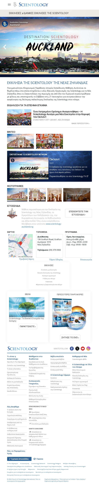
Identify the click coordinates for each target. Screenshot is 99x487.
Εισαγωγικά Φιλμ (57, 370)
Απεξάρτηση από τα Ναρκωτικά (14, 423)
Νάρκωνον (31, 469)
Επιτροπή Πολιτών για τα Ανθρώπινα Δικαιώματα (23, 475)
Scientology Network (38, 463)
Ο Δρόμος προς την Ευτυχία (16, 469)
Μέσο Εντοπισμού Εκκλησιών (78, 371)
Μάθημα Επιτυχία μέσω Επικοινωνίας (37, 400)
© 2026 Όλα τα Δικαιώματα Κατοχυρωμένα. (23, 480)
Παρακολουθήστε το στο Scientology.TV (68, 176)
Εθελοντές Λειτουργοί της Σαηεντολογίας (47, 466)
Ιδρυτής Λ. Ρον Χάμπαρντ (16, 362)
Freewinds (49, 282)
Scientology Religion (54, 463)
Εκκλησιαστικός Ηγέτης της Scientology (59, 388)
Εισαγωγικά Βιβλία (57, 359)
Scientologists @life (79, 359)
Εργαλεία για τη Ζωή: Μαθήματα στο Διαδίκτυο (38, 363)
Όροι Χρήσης (81, 479)
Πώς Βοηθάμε (13, 407)
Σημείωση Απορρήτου (52, 479)
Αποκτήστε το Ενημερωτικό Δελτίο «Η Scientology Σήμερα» (37, 442)
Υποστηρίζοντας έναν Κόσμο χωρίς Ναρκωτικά (52, 469)
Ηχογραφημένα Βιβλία (59, 363)
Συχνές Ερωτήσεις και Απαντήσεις (13, 386)
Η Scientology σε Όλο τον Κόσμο (82, 365)
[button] (9, 47)
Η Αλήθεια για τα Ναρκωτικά (12, 429)
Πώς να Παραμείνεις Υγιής (16, 452)
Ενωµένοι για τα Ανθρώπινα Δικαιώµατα (20, 472)
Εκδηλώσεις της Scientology (56, 382)
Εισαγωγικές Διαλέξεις (59, 366)
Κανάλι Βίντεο (12, 391)
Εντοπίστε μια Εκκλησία (49, 270)
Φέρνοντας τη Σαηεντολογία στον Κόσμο (49, 284)
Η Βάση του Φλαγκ (49, 279)
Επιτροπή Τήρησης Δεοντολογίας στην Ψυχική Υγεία (17, 440)
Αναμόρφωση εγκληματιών (17, 419)
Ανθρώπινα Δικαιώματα (15, 434)
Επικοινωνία (86, 259)
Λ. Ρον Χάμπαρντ (12, 463)
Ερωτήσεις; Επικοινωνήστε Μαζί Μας (38, 413)
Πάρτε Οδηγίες (56, 259)
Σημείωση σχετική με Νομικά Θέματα (56, 481)
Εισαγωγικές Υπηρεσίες (34, 382)
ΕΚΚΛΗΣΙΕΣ (48, 265)
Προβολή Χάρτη (26, 259)
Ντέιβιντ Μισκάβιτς (69, 463)
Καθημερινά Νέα (79, 356)
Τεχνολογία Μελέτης (14, 415)
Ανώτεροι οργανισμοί (49, 276)
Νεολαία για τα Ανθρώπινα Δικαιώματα (48, 472)
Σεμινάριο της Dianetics (37, 386)
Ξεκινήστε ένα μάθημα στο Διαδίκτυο (19, 466)
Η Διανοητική (24, 463)
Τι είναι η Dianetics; (14, 369)
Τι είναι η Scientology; (12, 357)
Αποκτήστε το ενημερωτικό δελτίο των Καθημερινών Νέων (37, 434)
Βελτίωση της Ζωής (36, 396)
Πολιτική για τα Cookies (67, 479)
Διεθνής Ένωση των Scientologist (74, 466)
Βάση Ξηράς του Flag (79, 385)
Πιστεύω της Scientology (16, 365)
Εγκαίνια (54, 378)
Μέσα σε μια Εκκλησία (15, 382)
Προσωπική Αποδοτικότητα (34, 391)
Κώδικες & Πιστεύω (14, 378)
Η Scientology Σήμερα (60, 375)
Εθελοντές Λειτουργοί (15, 446)
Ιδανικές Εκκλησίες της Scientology (48, 273)
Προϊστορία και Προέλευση (12, 373)
